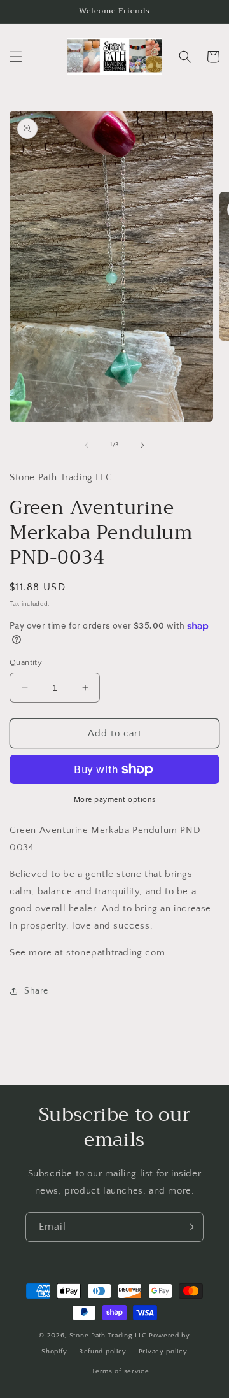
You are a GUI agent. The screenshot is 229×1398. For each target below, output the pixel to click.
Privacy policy (163, 1351)
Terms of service (120, 1371)
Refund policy (103, 1351)
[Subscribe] (189, 1227)
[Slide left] (87, 445)
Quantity (26, 662)
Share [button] (36, 991)
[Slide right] (142, 445)
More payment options (115, 799)
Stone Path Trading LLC (108, 1335)
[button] (16, 57)
